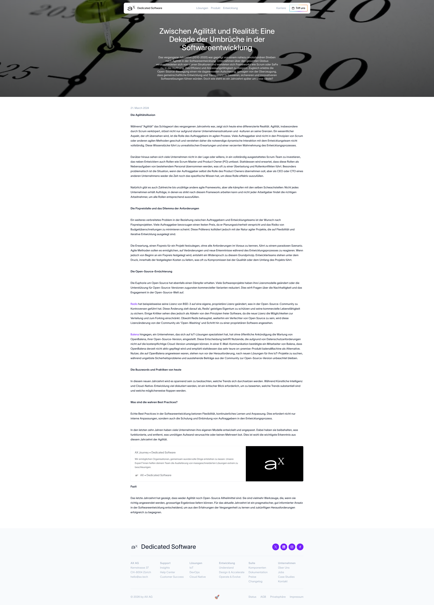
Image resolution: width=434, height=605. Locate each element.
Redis (134, 304)
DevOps (195, 572)
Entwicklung (230, 8)
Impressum (296, 596)
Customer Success (172, 576)
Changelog (255, 581)
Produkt (215, 8)
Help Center (167, 572)
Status (252, 596)
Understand (226, 567)
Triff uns (300, 8)
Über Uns (284, 567)
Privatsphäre (278, 596)
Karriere (281, 8)
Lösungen (202, 8)
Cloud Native (198, 576)
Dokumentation (258, 572)
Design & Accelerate (231, 572)
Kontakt (283, 581)
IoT (191, 567)
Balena (135, 334)
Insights (165, 567)
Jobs (281, 572)
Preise (252, 576)
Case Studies (286, 576)
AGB (263, 596)
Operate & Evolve (230, 576)
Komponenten (257, 567)
